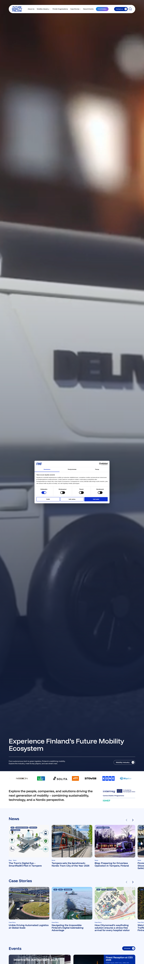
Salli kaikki (96, 499)
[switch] (62, 492)
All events (127, 948)
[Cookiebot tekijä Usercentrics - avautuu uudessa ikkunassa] (100, 464)
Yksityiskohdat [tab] (72, 469)
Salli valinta (72, 499)
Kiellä (48, 499)
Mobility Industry (123, 762)
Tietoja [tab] (97, 469)
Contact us (119, 9)
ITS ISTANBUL (102, 9)
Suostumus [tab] (47, 469)
